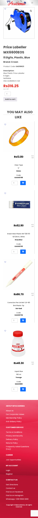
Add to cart (10, 99)
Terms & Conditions (14, 432)
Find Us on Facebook (14, 492)
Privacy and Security (14, 436)
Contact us (10, 488)
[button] (31, 11)
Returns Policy (12, 443)
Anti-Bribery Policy (13, 421)
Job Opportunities (13, 460)
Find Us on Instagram (14, 495)
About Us (9, 410)
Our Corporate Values (15, 414)
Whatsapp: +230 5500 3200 (17, 499)
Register (9, 474)
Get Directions (12, 484)
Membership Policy (14, 418)
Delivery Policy (12, 439)
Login (8, 470)
